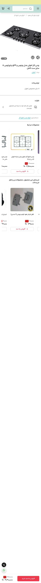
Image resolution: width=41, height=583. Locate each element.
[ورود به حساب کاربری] (9, 8)
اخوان (33, 72)
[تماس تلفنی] (4, 565)
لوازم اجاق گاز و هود (33, 15)
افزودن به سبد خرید (28, 578)
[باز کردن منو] (37, 8)
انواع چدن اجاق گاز (19, 15)
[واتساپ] (4, 570)
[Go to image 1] (5, 58)
